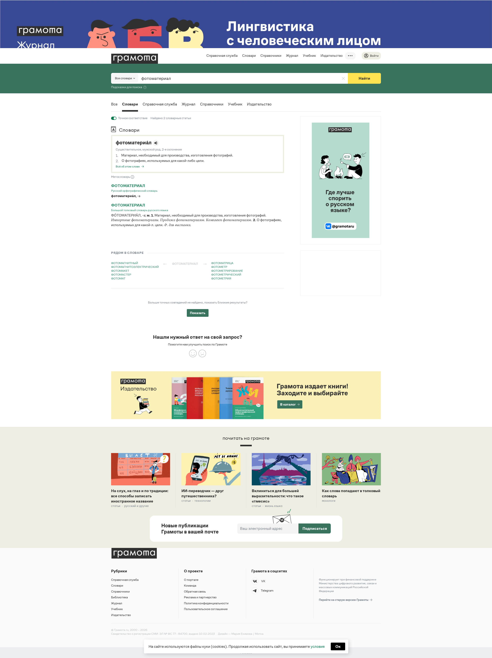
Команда (190, 585)
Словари (249, 56)
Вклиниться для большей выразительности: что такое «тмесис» (278, 496)
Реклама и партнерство (200, 597)
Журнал (292, 56)
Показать (197, 313)
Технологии (202, 500)
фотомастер (121, 274)
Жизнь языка (273, 506)
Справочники (270, 56)
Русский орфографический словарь (134, 190)
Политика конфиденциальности (206, 603)
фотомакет (120, 270)
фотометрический (226, 274)
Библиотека (119, 597)
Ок (338, 646)
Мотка (259, 633)
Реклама (323, 261)
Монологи (328, 500)
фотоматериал (128, 186)
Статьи (115, 506)
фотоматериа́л (134, 142)
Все (114, 104)
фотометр (219, 266)
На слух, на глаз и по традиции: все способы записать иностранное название (139, 496)
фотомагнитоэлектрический (135, 266)
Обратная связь (195, 591)
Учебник (309, 56)
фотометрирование (227, 270)
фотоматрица (222, 263)
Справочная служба (222, 56)
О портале (191, 579)
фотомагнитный (124, 263)
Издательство (332, 56)
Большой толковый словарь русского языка (139, 210)
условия (318, 646)
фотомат (118, 278)
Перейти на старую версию (344, 599)
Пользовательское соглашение (206, 609)
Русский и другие (136, 506)
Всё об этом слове (128, 166)
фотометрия (221, 278)
